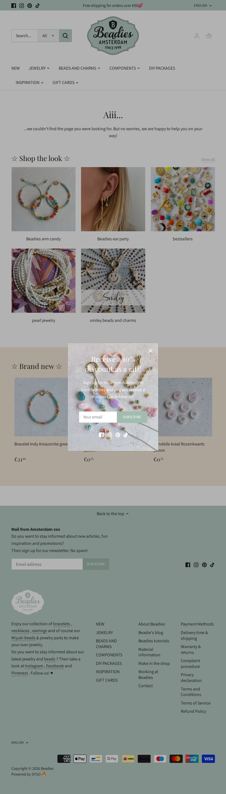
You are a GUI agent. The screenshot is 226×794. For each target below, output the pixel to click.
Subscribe (132, 416)
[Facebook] (101, 435)
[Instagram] (109, 435)
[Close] (150, 351)
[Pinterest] (117, 435)
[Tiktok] (125, 435)
